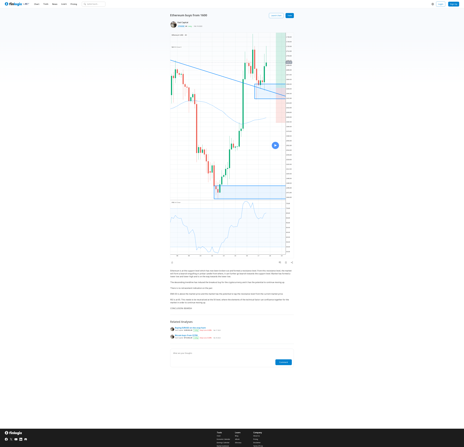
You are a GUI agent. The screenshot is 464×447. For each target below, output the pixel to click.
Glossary (238, 443)
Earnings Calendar (223, 443)
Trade (289, 15)
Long (190, 26)
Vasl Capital (182, 22)
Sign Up (453, 4)
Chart (36, 4)
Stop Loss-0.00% (206, 330)
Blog (236, 436)
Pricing (74, 4)
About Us (256, 436)
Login (440, 4)
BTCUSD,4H (188, 338)
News (54, 4)
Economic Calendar (223, 439)
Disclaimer (257, 443)
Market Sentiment (223, 446)
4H (186, 26)
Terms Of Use (258, 446)
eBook (237, 439)
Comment (283, 362)
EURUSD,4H (188, 330)
